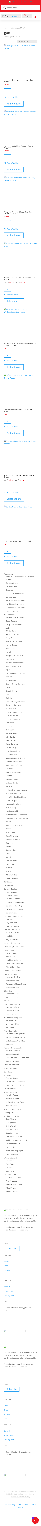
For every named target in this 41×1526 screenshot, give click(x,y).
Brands (7, 628)
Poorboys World (12, 811)
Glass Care (8, 991)
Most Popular (9, 1044)
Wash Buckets (11, 1147)
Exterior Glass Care (13, 994)
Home (6, 28)
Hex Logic (9, 726)
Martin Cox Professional (15, 765)
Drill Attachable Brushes (15, 593)
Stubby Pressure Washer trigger (18, 1140)
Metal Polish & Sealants (15, 963)
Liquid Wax (10, 1161)
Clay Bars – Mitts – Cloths (13, 916)
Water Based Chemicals (15, 1085)
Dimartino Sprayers (13, 705)
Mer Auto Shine (12, 779)
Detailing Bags (9, 950)
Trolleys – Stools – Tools (13, 1109)
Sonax (8, 853)
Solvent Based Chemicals (15, 1082)
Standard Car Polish (13, 1054)
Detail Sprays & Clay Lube (14, 946)
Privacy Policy (9, 1291)
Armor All (9, 638)
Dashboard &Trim (12, 1011)
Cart (5, 1274)
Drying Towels (11, 1126)
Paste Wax (10, 1164)
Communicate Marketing (20, 1497)
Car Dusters (8, 885)
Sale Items (8, 1072)
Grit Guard (10, 723)
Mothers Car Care (12, 783)
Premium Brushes (12, 980)
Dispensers (10, 590)
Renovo (8, 829)
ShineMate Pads (12, 836)
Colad (8, 694)
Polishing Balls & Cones (15, 604)
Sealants (9, 1168)
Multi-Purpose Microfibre (15, 1041)
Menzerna (10, 776)
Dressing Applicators (14, 1177)
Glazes (6, 1001)
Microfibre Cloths (10, 1031)
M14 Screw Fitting (12, 1024)
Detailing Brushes (12, 583)
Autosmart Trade (12, 1098)
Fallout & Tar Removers (13, 970)
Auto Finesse (10, 648)
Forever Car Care (12, 716)
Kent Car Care (11, 740)
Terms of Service (23, 1504)
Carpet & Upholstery (13, 1007)
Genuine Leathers (12, 1129)
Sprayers (7, 1075)
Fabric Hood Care (12, 932)
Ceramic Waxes (11, 913)
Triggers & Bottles (12, 611)
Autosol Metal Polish (13, 666)
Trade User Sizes (10, 1092)
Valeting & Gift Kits (11, 1113)
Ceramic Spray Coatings (15, 902)
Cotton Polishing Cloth (12, 943)
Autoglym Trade (12, 1095)
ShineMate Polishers (13, 839)
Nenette (9, 786)
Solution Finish (11, 850)
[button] (11, 97)
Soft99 (8, 846)
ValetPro (9, 868)
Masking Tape (11, 597)
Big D (8, 670)
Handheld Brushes (13, 977)
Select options (14, 301)
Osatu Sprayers (12, 800)
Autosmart (10, 659)
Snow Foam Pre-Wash (14, 1137)
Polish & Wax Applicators (15, 600)
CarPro (8, 687)
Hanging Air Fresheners (15, 617)
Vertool (8, 871)
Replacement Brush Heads (16, 984)
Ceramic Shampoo (13, 899)
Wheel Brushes (11, 1188)
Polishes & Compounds (13, 1048)
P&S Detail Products (13, 804)
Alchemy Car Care (12, 634)
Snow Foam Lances (13, 1133)
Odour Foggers (11, 621)
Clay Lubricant (11, 923)
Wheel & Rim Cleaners (14, 1184)
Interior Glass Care (13, 997)
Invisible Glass (11, 733)
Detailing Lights (12, 586)
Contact (7, 1287)
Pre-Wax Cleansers (13, 1051)
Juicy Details (10, 737)
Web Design (18, 1494)
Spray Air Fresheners (14, 624)
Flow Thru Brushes (11, 974)
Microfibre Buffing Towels (15, 1034)
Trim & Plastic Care (13, 967)
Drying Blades (11, 1122)
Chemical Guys (11, 691)
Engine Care (10, 956)
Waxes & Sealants (11, 1158)
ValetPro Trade (11, 1106)
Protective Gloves (10, 1068)
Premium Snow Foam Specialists (18, 818)
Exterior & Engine (10, 954)
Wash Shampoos (12, 1154)
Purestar (9, 822)
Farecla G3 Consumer (14, 712)
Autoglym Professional (14, 655)
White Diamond (12, 878)
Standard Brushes (13, 987)
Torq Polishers (11, 861)
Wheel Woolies (11, 875)
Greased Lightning (13, 719)
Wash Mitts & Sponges (14, 1151)
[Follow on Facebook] (20, 1514)
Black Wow (10, 677)
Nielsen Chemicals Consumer (17, 790)
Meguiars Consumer (13, 772)
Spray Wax (10, 1171)
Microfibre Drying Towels (15, 1037)
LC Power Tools (11, 755)
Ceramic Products (11, 892)
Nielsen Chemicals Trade (15, 1102)
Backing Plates (11, 1020)
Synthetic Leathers (13, 1144)
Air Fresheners (9, 615)
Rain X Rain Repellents (14, 825)
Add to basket (14, 103)
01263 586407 (14, 1317)
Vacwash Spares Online (19, 1491)
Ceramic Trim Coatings (14, 909)
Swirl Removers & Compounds (17, 1058)
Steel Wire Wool (10, 1089)
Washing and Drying (12, 1116)
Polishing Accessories (12, 1061)
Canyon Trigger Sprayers (15, 684)
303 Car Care (11, 631)
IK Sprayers (10, 730)
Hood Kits (9, 936)
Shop (6, 1266)
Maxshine (9, 769)
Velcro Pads (10, 1027)
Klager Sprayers (12, 744)
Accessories (8, 574)
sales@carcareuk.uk (17, 1324)
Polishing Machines (11, 1065)
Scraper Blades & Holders (15, 608)
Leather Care (11, 1014)
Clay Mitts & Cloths (13, 926)
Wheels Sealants (12, 1192)
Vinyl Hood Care (12, 939)
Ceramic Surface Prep (14, 906)
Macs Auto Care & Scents (15, 758)
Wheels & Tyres (10, 1175)
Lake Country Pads (13, 751)
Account (7, 1270)
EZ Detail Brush (12, 708)
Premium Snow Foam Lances (17, 815)
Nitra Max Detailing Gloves (16, 797)
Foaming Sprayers (12, 1078)
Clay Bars (9, 919)
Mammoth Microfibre (14, 762)
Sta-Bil (8, 857)
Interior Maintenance (12, 1004)
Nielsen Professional (13, 793)
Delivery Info (9, 1295)
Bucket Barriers (12, 1119)
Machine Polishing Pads (13, 1018)
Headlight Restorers (13, 960)
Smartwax (9, 843)
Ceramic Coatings (10, 889)
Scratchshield (11, 832)
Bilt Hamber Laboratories (15, 673)
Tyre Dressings (11, 1181)
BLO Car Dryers (11, 680)
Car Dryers (8, 882)
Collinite (9, 698)
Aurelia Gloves (11, 645)
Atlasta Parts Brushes (14, 641)
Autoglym (9, 652)
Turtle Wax (10, 864)
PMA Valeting (11, 807)
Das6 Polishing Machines (15, 701)
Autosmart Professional (15, 663)
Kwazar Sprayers (12, 747)
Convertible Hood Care (12, 930)
